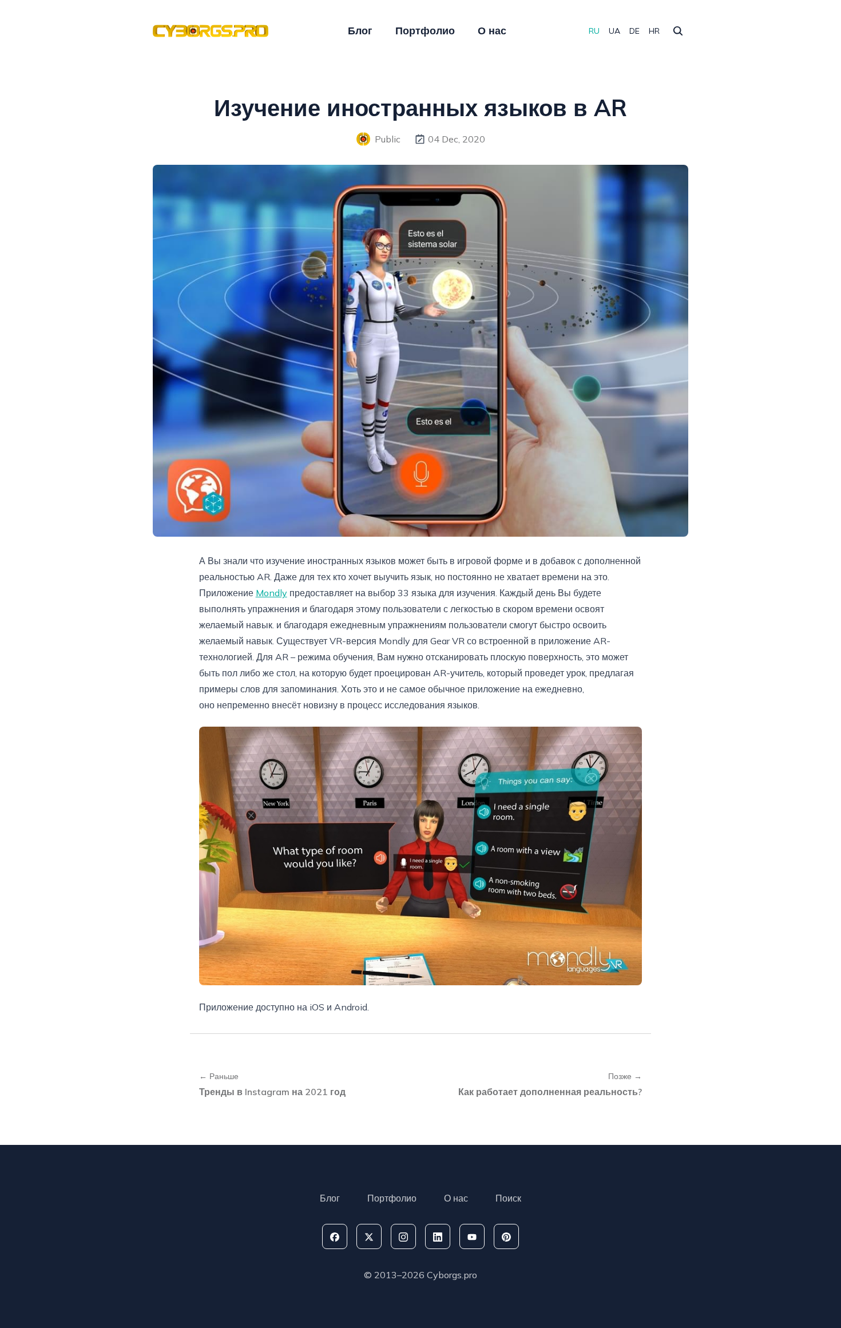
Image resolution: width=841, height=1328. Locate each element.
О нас (492, 30)
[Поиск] (678, 31)
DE (634, 31)
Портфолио (425, 30)
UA (614, 31)
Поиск (508, 1198)
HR (654, 31)
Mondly (271, 592)
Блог (360, 30)
